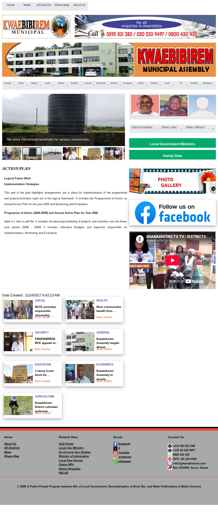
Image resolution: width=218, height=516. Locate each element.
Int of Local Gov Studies (75, 452)
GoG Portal (66, 443)
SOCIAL (40, 300)
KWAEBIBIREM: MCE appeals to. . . (46, 343)
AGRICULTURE (44, 396)
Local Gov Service (71, 460)
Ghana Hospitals (69, 468)
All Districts (12, 447)
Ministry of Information (74, 456)
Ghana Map (11, 456)
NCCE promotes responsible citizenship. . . (45, 311)
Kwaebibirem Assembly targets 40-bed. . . (107, 343)
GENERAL (103, 332)
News (7, 452)
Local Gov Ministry (71, 447)
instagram (125, 456)
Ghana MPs (66, 464)
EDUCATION (43, 364)
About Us (10, 443)
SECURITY (42, 332)
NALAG (63, 472)
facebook (124, 443)
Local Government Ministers (172, 144)
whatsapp (124, 461)
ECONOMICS (104, 364)
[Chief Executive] (144, 105)
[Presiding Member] (172, 105)
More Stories (43, 317)
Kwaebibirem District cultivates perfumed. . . (46, 407)
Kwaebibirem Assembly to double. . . (105, 375)
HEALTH (101, 300)
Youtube (123, 452)
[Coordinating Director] (201, 105)
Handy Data (172, 156)
